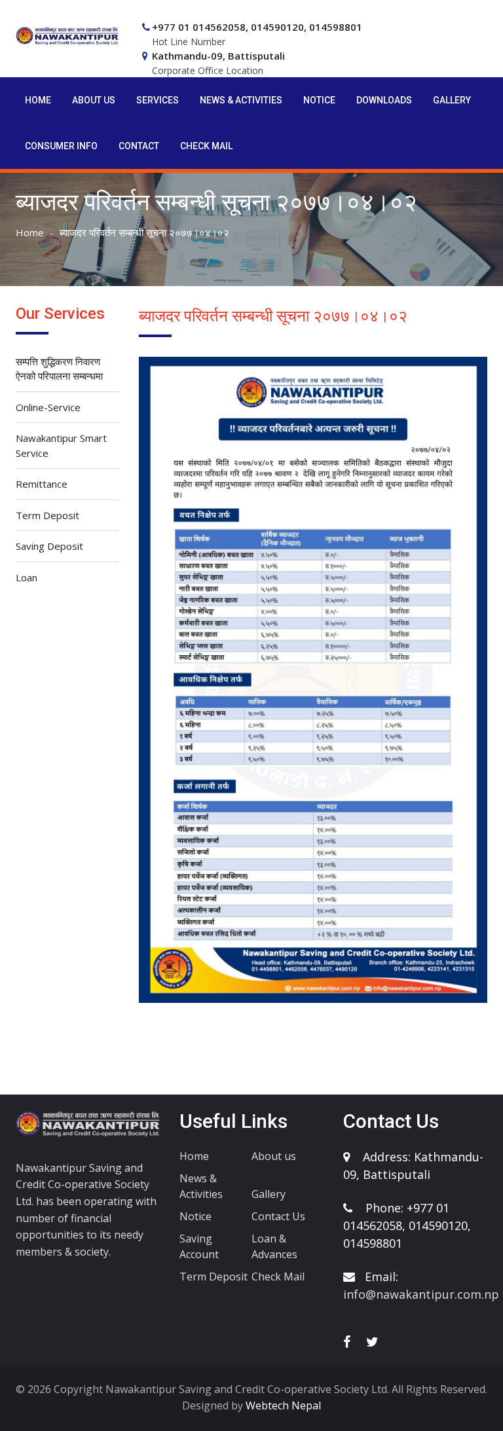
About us (274, 1156)
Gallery (452, 100)
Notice (319, 100)
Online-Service (48, 407)
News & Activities (241, 100)
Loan (26, 577)
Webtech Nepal (282, 1405)
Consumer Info (61, 146)
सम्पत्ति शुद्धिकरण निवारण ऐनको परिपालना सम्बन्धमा (59, 369)
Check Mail (206, 146)
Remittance (41, 483)
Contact (139, 146)
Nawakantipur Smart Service (61, 445)
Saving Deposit (49, 545)
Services (157, 100)
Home (38, 100)
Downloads (384, 100)
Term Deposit (47, 515)
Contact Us (278, 1216)
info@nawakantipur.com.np (421, 1294)
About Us (93, 100)
